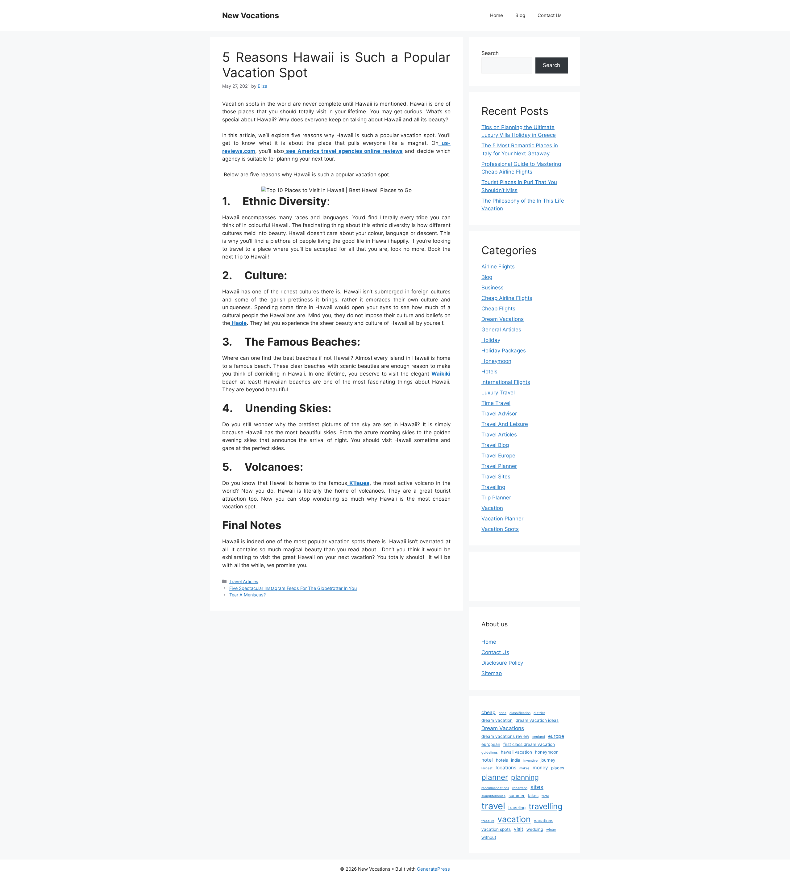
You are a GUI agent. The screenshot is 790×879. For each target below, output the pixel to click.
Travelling (493, 487)
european (490, 744)
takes (533, 795)
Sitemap (491, 673)
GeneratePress (433, 869)
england (538, 737)
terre (545, 796)
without (488, 837)
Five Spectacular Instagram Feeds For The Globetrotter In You (293, 588)
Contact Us (550, 15)
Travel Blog (495, 445)
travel (493, 806)
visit (518, 829)
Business (492, 287)
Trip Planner (496, 497)
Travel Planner (499, 466)
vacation (514, 819)
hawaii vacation (516, 752)
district (539, 713)
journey (548, 760)
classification (519, 713)
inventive (530, 761)
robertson (519, 788)
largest (487, 768)
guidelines (489, 753)
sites (536, 787)
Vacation (492, 508)
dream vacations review (505, 736)
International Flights (505, 382)
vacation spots (496, 829)
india (515, 760)
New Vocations (250, 15)
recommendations (495, 788)
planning (525, 777)
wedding (534, 829)
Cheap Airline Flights (506, 298)
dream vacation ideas (537, 720)
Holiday (490, 340)
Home (496, 15)
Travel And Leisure (504, 424)
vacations (543, 820)
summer (517, 795)
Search (490, 53)
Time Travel (495, 403)
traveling (517, 807)
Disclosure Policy (502, 663)
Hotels (489, 371)
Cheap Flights (498, 308)
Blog (520, 15)
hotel (487, 760)
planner (494, 777)
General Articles (501, 329)
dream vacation (497, 720)
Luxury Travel (498, 392)
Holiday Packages (503, 350)
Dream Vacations (502, 319)
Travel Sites (495, 476)
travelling (546, 806)
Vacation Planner (502, 518)
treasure (487, 821)
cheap (488, 712)
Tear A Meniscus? (247, 594)
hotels (502, 760)
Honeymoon (496, 361)
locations (506, 768)
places (557, 767)
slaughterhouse (493, 796)
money (540, 768)
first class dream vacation (529, 744)
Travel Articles (243, 581)
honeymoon (547, 752)
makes (524, 768)
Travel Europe (498, 455)
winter (551, 830)
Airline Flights (498, 266)
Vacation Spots (500, 529)
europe (556, 736)
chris (502, 713)
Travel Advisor (499, 413)
